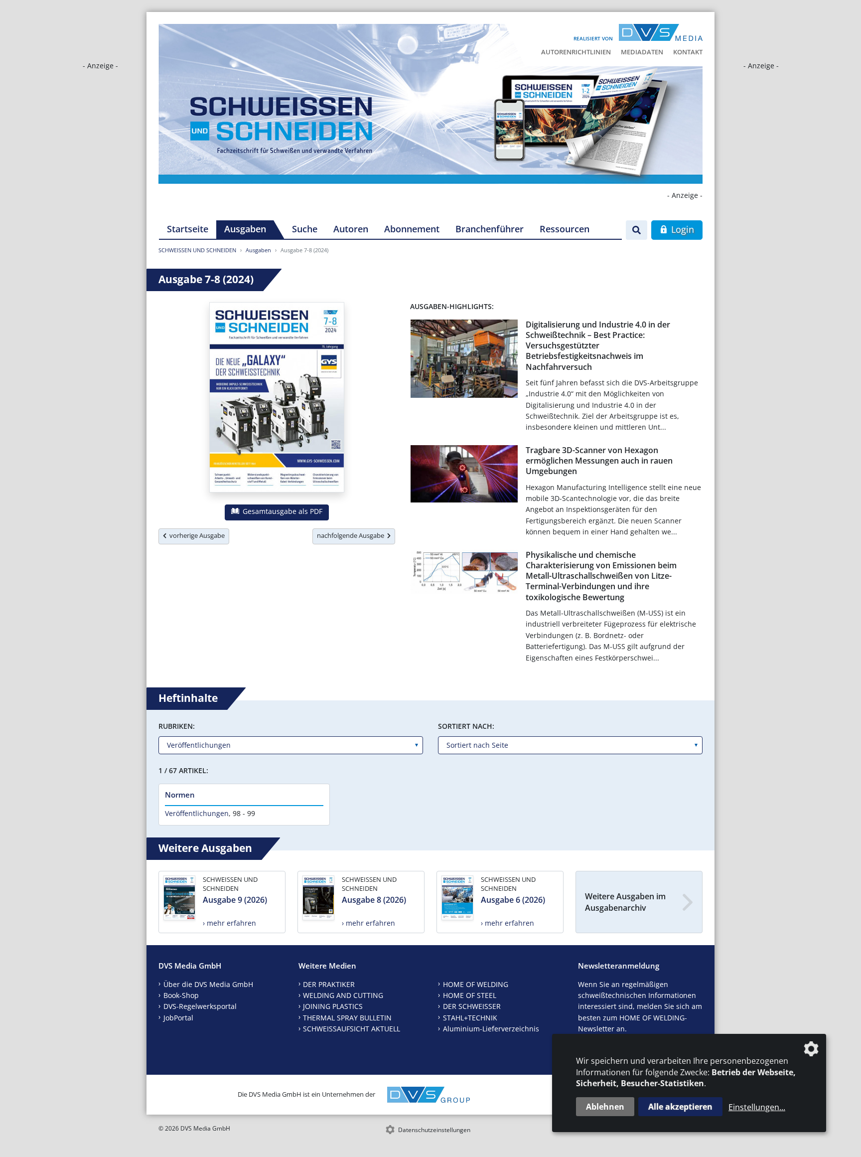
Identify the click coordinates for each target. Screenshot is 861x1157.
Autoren (350, 229)
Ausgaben (245, 229)
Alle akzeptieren (680, 1106)
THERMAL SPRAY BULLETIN (347, 1017)
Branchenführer (489, 229)
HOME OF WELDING (475, 984)
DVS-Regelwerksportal (200, 1006)
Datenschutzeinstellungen (434, 1130)
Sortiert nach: (466, 726)
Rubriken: (176, 726)
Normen (180, 795)
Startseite (187, 229)
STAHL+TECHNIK (470, 1017)
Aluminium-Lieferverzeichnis (491, 1028)
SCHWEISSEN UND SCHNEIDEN (197, 250)
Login (681, 229)
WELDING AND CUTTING (343, 995)
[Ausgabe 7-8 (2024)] (276, 399)
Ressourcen (564, 229)
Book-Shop (181, 995)
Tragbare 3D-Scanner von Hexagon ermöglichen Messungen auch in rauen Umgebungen (599, 461)
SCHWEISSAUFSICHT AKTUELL (351, 1028)
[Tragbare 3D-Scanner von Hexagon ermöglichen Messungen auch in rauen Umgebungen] (464, 475)
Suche (304, 229)
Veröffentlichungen (197, 813)
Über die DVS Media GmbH (208, 984)
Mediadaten (642, 51)
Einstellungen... (756, 1107)
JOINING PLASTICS (333, 1006)
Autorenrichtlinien (576, 51)
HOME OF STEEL (469, 995)
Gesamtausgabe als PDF (281, 511)
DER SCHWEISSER (472, 1006)
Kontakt (688, 51)
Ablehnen (605, 1106)
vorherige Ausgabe (195, 535)
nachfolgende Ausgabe (352, 535)
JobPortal (178, 1017)
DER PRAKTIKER (329, 984)
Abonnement (411, 229)
